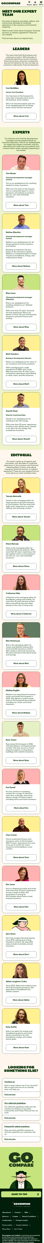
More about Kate (21, 1047)
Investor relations (22, 1225)
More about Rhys (21, 327)
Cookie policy (7, 1220)
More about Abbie (21, 1000)
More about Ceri (21, 116)
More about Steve (21, 566)
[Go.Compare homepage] (11, 3)
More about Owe (21, 857)
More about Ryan (21, 760)
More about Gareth (21, 439)
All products (6, 1212)
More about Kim (21, 907)
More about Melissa (21, 713)
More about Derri (21, 954)
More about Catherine (21, 614)
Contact (18, 1212)
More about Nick (21, 663)
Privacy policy (7, 1225)
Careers (15, 1216)
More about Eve (21, 808)
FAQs (26, 1212)
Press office (6, 1229)
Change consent (22, 1220)
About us (5, 1216)
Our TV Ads (18, 1229)
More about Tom (21, 205)
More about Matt (21, 384)
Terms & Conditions (29, 1216)
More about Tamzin (21, 517)
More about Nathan (21, 266)
